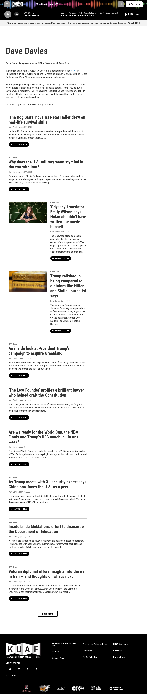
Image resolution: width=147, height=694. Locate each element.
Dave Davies (13, 127)
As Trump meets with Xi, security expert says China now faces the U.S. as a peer (47, 484)
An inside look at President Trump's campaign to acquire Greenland (39, 351)
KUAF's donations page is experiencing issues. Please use (34, 23)
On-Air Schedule (90, 657)
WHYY (73, 70)
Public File (117, 651)
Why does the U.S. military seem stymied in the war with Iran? (46, 164)
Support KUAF (58, 658)
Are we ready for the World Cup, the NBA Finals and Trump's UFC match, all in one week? (43, 437)
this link (65, 23)
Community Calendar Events (96, 644)
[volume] (16, 14)
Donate (135, 4)
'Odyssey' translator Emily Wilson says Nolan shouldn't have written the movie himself (68, 216)
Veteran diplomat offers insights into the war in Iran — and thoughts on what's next (47, 574)
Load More (47, 613)
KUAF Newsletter (120, 644)
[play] (8, 14)
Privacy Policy (119, 657)
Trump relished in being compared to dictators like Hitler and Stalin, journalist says (68, 285)
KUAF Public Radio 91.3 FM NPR (64, 645)
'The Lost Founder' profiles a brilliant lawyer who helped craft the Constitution (46, 393)
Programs (87, 651)
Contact (55, 652)
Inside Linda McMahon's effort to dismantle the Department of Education (46, 529)
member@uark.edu (114, 23)
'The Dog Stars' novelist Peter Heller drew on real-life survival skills (47, 120)
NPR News (13, 158)
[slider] (21, 14)
